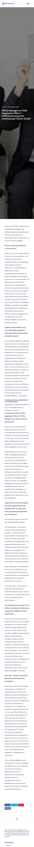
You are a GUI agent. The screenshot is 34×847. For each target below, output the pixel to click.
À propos (8, 845)
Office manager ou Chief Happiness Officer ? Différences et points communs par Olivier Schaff (16, 114)
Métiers (4, 106)
